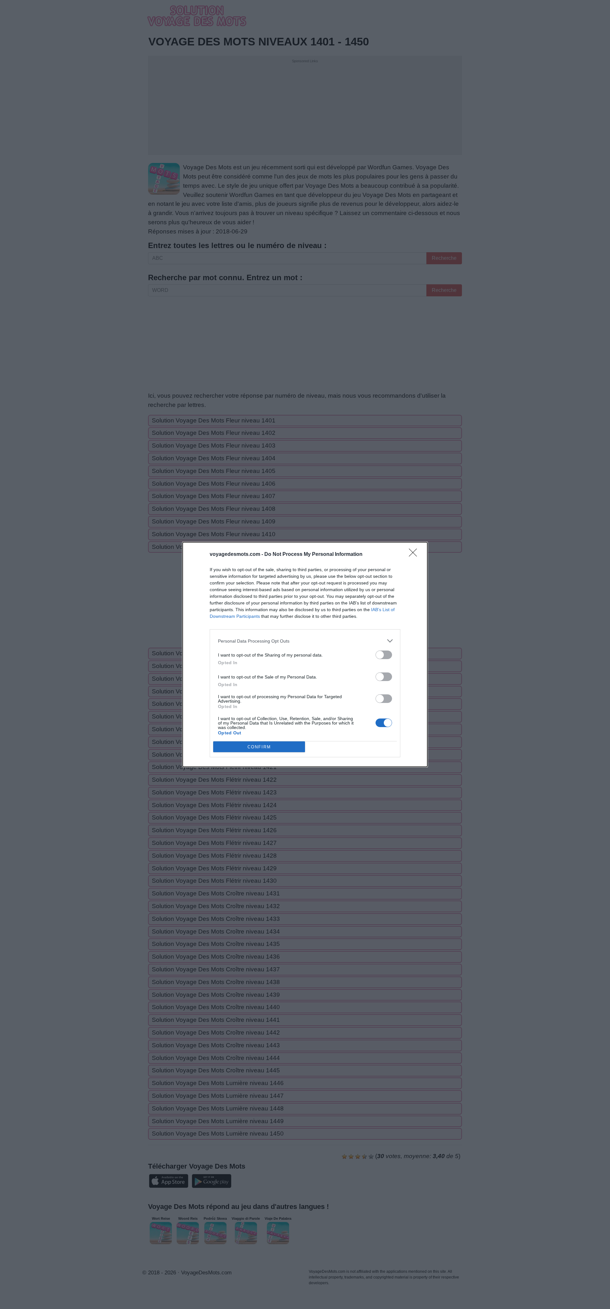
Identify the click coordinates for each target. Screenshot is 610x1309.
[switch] (384, 655)
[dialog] (305, 654)
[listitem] (305, 641)
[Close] (415, 555)
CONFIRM (259, 747)
